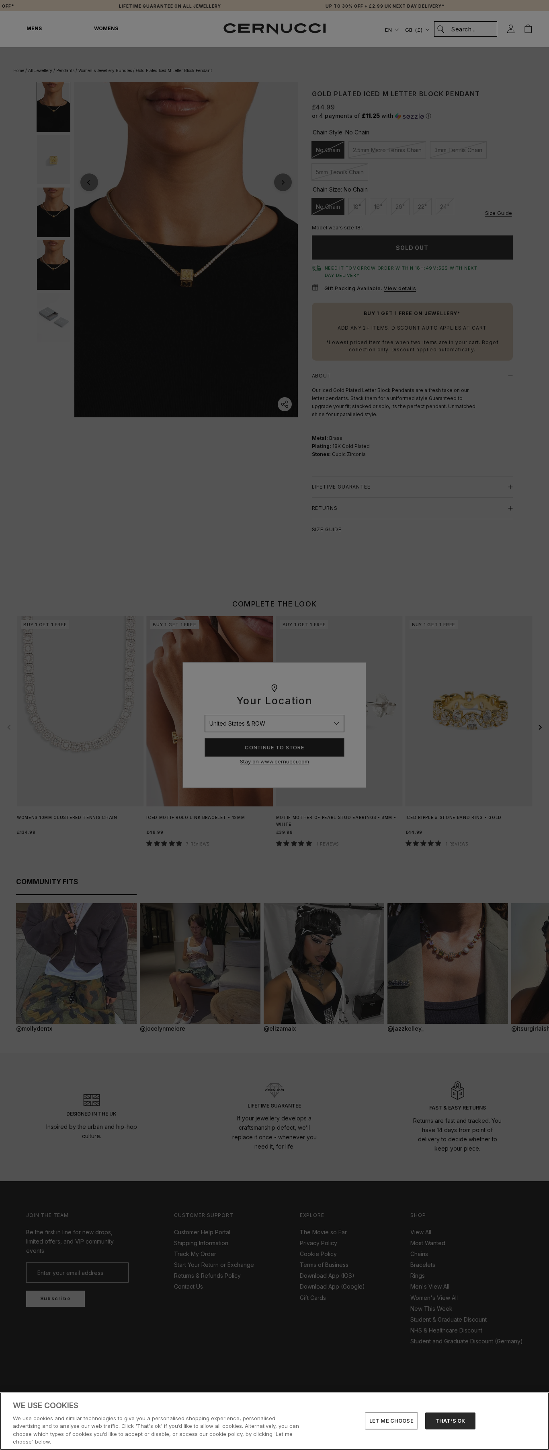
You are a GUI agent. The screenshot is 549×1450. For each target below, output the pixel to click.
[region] (274, 1421)
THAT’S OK (450, 1420)
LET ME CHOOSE (391, 1420)
